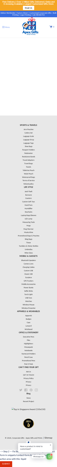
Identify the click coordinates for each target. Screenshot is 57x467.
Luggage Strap (28, 140)
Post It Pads (28, 364)
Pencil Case (28, 357)
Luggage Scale (28, 136)
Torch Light (28, 295)
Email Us (28, 8)
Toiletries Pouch (28, 170)
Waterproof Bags (28, 177)
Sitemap (48, 438)
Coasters (28, 198)
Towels (28, 167)
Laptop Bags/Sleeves (28, 215)
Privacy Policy (29, 378)
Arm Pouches (28, 130)
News (29, 398)
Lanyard (29, 326)
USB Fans (28, 298)
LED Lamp (28, 219)
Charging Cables (28, 267)
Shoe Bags (28, 147)
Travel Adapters (28, 160)
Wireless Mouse (28, 305)
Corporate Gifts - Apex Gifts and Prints (27, 438)
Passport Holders (28, 150)
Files (28, 340)
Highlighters (28, 344)
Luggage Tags (28, 143)
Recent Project (28, 402)
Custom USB (28, 271)
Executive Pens (28, 337)
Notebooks (28, 351)
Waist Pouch (28, 174)
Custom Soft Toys (28, 202)
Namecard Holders (29, 354)
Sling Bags (28, 239)
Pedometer (28, 153)
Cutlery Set (29, 133)
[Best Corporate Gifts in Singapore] (28, 432)
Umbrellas (28, 250)
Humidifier (28, 209)
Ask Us (28, 372)
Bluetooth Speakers (28, 260)
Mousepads (28, 347)
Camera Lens (28, 264)
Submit (6, 464)
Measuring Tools (29, 222)
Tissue (28, 243)
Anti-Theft (28, 192)
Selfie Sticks (28, 291)
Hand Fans (28, 205)
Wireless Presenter (29, 308)
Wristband (28, 329)
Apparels (28, 316)
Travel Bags (28, 164)
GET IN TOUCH (28, 375)
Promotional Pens (28, 361)
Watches (28, 301)
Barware (28, 195)
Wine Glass (29, 253)
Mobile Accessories (28, 284)
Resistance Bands (28, 157)
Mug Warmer (28, 229)
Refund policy (29, 184)
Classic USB (28, 274)
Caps (28, 323)
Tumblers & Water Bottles (28, 246)
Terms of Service (29, 181)
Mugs (29, 226)
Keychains (28, 212)
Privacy (28, 382)
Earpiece (28, 278)
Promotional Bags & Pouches (28, 236)
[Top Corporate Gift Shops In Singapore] (28, 409)
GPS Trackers (28, 281)
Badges (28, 319)
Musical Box (28, 232)
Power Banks (28, 288)
